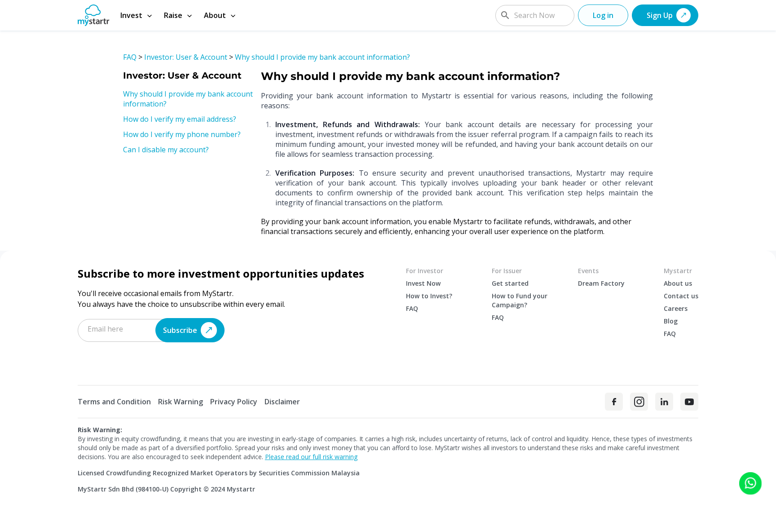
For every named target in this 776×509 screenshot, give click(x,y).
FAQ (130, 57)
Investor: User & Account (185, 57)
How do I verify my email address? (179, 119)
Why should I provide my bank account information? (322, 57)
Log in (603, 15)
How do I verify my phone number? (182, 134)
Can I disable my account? (166, 150)
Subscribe (180, 330)
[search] (505, 15)
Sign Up (660, 15)
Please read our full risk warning (311, 456)
